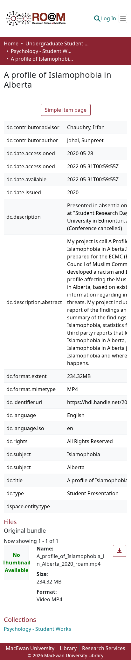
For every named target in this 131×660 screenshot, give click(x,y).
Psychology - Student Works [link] (42, 51)
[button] (35, 18)
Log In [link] (108, 18)
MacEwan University (30, 648)
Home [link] (11, 43)
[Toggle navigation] (123, 18)
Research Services (103, 648)
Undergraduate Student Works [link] (57, 43)
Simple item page (65, 109)
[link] (119, 551)
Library (68, 648)
